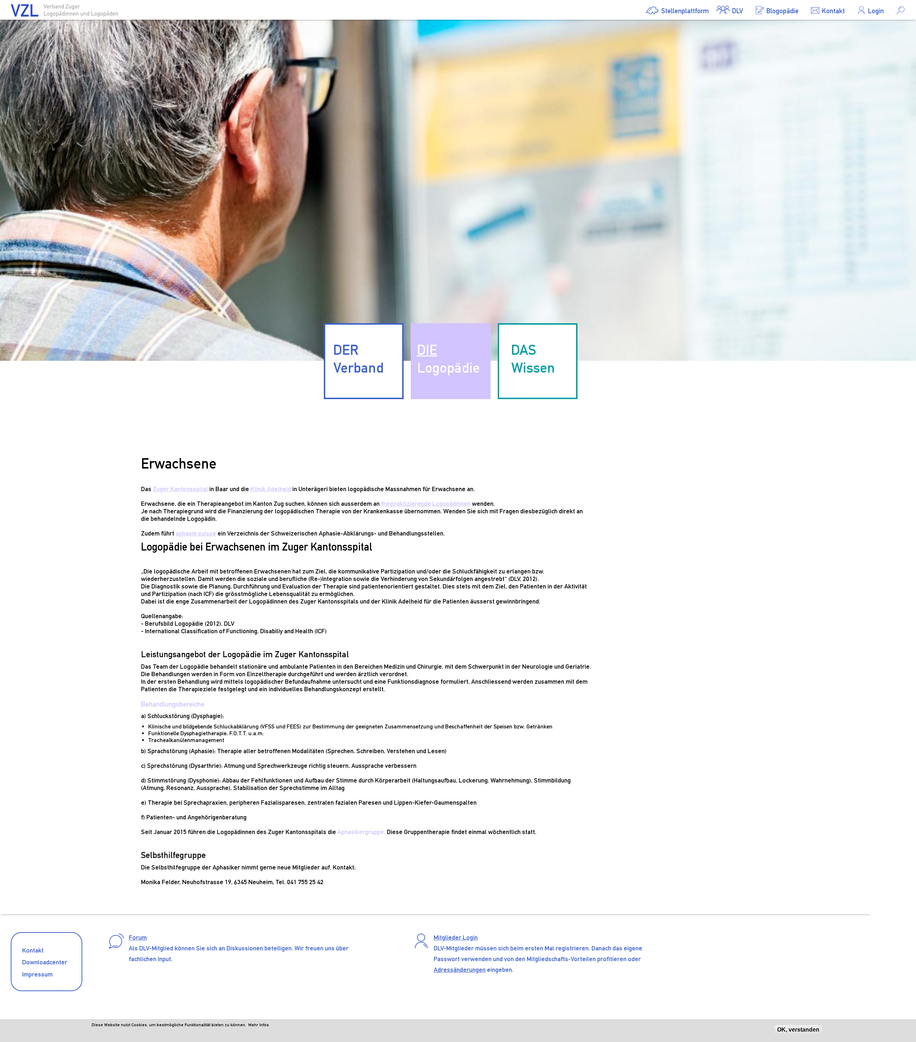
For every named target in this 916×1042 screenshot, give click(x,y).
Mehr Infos (258, 1024)
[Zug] (64, 12)
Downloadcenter (44, 962)
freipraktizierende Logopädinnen (426, 503)
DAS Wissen (533, 358)
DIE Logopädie (448, 358)
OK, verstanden (798, 1030)
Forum (138, 937)
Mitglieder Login (456, 937)
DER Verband (358, 358)
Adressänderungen (460, 969)
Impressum (37, 974)
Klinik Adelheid (270, 489)
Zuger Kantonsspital (180, 489)
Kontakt (33, 950)
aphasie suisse (196, 533)
